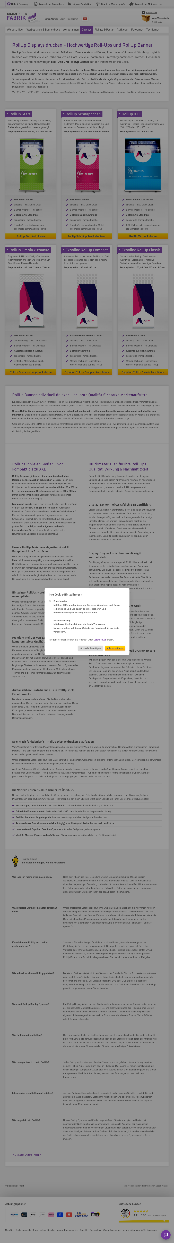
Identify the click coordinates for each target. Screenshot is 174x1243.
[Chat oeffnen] (166, 1235)
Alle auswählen (115, 648)
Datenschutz (99, 639)
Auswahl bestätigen (90, 648)
